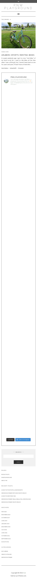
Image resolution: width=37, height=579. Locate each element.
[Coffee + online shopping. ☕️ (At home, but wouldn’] (18, 358)
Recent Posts (5, 474)
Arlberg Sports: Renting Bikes (17, 55)
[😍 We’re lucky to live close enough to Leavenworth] (18, 113)
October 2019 (5, 517)
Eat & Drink (4, 551)
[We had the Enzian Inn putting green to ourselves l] (18, 253)
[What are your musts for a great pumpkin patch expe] (18, 428)
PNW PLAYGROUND (18, 7)
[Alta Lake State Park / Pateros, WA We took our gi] (18, 130)
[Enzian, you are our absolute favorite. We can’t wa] (18, 165)
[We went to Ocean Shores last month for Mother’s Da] (18, 270)
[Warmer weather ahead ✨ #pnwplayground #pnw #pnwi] (18, 183)
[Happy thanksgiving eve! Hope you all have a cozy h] (18, 375)
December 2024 (5, 514)
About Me (4, 480)
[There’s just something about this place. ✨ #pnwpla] (18, 95)
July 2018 (4, 529)
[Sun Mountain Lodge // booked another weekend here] (18, 305)
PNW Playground (6, 477)
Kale (24, 573)
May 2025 (4, 511)
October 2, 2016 (4, 51)
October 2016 (5, 535)
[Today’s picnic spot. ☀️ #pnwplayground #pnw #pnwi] (18, 148)
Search (18, 462)
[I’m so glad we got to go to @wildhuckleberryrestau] (18, 393)
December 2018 (5, 526)
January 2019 (5, 523)
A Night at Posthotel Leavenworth (12, 490)
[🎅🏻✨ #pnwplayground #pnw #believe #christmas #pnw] (18, 323)
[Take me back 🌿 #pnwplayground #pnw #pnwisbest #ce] (18, 200)
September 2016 (6, 538)
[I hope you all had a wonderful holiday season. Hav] (18, 288)
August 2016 (5, 541)
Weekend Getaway (6, 557)
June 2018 (4, 532)
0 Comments (21, 68)
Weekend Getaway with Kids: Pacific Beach (13, 493)
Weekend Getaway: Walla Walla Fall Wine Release (16, 499)
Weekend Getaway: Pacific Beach (11, 502)
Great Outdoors (4, 68)
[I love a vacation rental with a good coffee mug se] (18, 235)
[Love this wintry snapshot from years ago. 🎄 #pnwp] (18, 340)
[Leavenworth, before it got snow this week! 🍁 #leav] (18, 410)
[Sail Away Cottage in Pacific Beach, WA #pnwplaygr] (18, 218)
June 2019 (4, 520)
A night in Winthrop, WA (8, 496)
